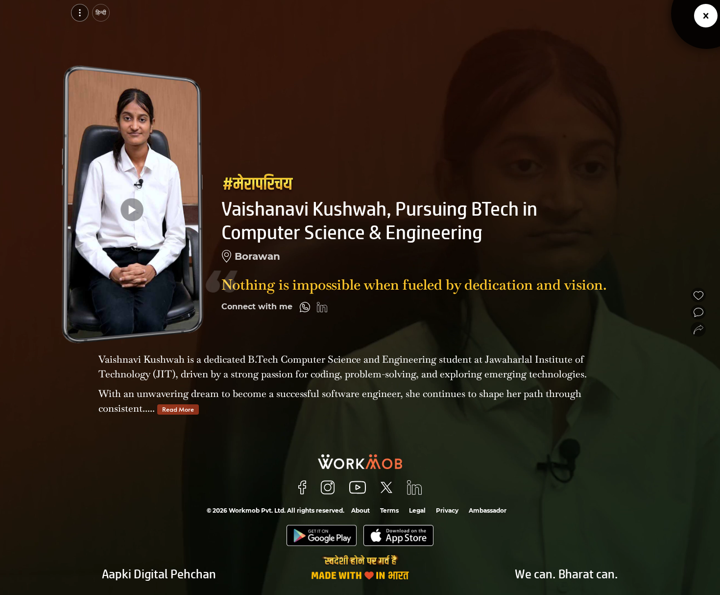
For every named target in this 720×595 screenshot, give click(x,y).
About (360, 510)
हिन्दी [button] (101, 12)
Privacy (447, 510)
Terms (389, 510)
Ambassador (487, 510)
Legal (417, 510)
